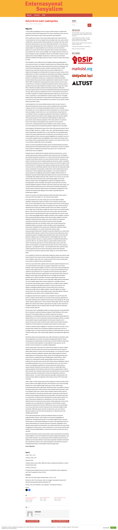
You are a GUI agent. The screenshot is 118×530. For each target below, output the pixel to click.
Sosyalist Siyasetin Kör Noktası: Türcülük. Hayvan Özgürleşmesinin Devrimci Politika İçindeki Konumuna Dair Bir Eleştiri (81, 39)
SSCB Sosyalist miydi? (45, 497)
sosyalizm (40, 23)
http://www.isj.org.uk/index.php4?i (34, 482)
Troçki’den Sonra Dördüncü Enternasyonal (81, 46)
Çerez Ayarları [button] (106, 527)
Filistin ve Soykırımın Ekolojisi (78, 48)
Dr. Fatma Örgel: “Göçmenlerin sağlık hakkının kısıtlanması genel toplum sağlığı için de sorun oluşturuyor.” (82, 34)
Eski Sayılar (36, 15)
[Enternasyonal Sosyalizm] (44, 6)
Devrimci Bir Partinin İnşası (60, 497)
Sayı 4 (28, 507)
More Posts (37, 514)
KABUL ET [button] (113, 527)
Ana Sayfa (29, 15)
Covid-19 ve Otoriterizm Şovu (60, 521)
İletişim (43, 15)
